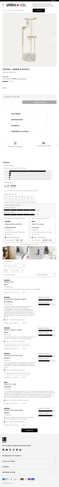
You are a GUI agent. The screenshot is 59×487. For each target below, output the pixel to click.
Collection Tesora (10, 10)
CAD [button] (54, 0)
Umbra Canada (8, 483)
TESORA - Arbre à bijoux (20, 10)
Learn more (38, 10)
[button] (29, 79)
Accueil (3, 10)
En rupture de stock (39, 102)
